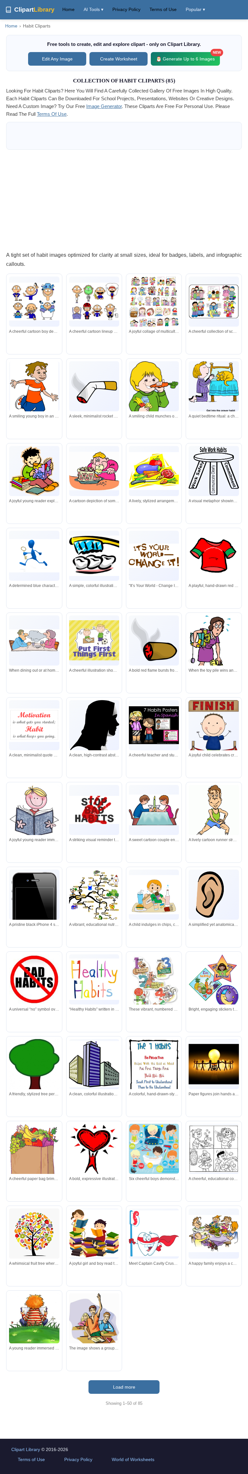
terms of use (52, 114)
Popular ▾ (195, 9)
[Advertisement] (124, 200)
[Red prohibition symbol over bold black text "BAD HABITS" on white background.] (34, 979)
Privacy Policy (126, 9)
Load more (124, 1387)
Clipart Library (25, 1449)
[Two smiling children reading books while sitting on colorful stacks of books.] (94, 1233)
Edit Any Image (57, 58)
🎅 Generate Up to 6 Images (188, 56)
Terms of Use (163, 9)
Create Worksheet (118, 58)
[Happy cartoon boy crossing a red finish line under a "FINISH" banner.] (214, 734)
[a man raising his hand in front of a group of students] (94, 1320)
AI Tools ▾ (93, 9)
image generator (104, 106)
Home (68, 9)
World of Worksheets (133, 1459)
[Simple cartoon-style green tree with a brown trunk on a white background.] (34, 1067)
